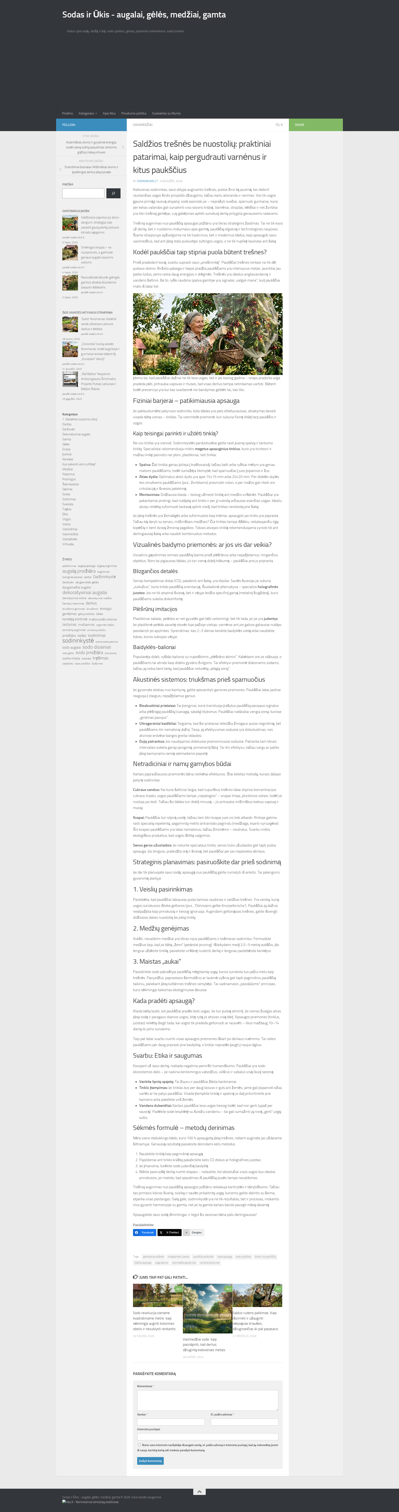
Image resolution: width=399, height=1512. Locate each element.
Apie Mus (109, 113)
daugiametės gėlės (87, 582)
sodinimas (97, 635)
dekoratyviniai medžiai (100, 598)
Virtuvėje (68, 544)
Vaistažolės (69, 539)
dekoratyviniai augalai (84, 592)
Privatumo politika (133, 113)
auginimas (103, 572)
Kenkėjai (67, 459)
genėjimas (69, 614)
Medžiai (67, 469)
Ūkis (65, 514)
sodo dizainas (97, 646)
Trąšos (66, 509)
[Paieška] (113, 193)
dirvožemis (92, 608)
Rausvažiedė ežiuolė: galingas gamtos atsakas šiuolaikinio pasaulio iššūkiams (100, 282)
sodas (81, 635)
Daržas (66, 424)
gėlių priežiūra (86, 614)
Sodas (66, 494)
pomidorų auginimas (74, 630)
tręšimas (100, 658)
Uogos (66, 519)
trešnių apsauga (142, 1262)
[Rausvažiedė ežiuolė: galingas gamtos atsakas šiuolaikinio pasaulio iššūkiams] (70, 283)
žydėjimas (97, 663)
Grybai (66, 449)
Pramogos (69, 479)
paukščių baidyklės (203, 1256)
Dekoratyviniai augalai (76, 434)
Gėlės (66, 444)
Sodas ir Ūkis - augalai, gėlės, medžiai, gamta (144, 14)
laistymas (69, 624)
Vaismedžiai (143, 125)
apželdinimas (69, 566)
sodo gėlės (68, 653)
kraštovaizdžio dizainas (103, 619)
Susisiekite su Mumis (166, 113)
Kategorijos (86, 113)
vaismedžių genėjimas (184, 1262)
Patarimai (68, 474)
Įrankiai (66, 454)
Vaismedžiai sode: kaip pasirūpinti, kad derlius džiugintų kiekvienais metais (204, 1344)
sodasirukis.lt (147, 181)
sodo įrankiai (110, 653)
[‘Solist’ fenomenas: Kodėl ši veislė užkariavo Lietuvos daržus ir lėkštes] (70, 325)
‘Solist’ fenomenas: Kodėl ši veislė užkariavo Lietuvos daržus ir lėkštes (98, 324)
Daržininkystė (104, 576)
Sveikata (67, 504)
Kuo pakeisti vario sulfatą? (79, 464)
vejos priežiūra (82, 663)
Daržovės (68, 429)
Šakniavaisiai (70, 484)
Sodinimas (69, 499)
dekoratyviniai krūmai (74, 598)
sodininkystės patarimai (107, 642)
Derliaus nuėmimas (73, 603)
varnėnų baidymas (209, 1262)
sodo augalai (71, 647)
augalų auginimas (107, 565)
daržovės (68, 582)
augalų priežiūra (79, 571)
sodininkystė (78, 640)
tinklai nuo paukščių (265, 1256)
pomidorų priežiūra (96, 630)
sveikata (86, 658)
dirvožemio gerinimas (73, 608)
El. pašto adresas (222, 1414)
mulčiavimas (86, 625)
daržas (87, 577)
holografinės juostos (178, 1256)
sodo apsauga (225, 1256)
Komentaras (145, 1386)
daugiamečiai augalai (76, 587)
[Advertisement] (199, 77)
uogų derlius (161, 1262)
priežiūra (69, 635)
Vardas (142, 1414)
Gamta (66, 439)
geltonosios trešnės (153, 1256)
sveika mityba (71, 658)
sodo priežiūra (243, 1256)
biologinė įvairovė (72, 577)
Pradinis (67, 113)
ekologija (105, 609)
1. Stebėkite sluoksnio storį (79, 419)
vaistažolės (67, 663)
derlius (91, 603)
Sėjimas (67, 489)
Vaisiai (66, 524)
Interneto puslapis (148, 1429)
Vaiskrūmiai (69, 529)
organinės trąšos (105, 624)
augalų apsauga (86, 565)
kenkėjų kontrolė (74, 619)
